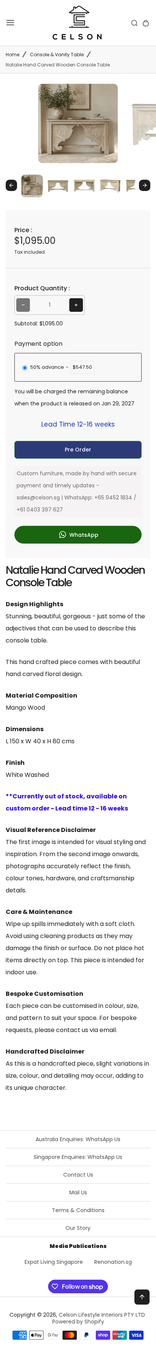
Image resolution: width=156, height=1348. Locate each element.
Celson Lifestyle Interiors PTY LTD (102, 1314)
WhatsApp (83, 535)
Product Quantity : (42, 288)
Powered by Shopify (78, 1321)
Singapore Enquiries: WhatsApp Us (78, 1157)
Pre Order (78, 449)
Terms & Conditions (78, 1210)
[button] (32, 185)
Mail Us (78, 1192)
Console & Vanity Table (57, 54)
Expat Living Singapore (54, 1262)
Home (12, 54)
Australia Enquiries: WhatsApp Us (78, 1139)
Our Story (78, 1228)
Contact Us (78, 1175)
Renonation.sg (113, 1262)
